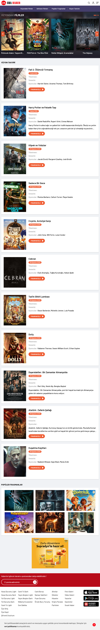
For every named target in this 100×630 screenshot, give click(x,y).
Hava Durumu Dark (8, 595)
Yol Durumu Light (8, 598)
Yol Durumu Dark (7, 602)
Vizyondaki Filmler (26, 9)
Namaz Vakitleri (41, 595)
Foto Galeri (69, 591)
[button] (95, 15)
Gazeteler (69, 602)
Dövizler (55, 595)
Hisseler (55, 598)
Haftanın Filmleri (42, 9)
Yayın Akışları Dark (25, 598)
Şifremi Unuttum (7, 615)
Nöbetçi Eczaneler (25, 602)
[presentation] (3, 33)
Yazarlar (68, 598)
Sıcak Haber (69, 605)
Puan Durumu (40, 598)
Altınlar (55, 591)
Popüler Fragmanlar (58, 9)
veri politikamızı (10, 626)
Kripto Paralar (57, 602)
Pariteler (55, 605)
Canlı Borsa (39, 591)
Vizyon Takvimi (74, 9)
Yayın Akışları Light (25, 595)
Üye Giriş (4, 609)
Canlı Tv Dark (23, 591)
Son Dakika (22, 605)
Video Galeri (69, 595)
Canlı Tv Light (6, 605)
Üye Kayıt (5, 612)
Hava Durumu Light (8, 591)
